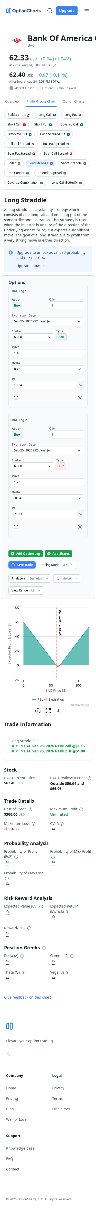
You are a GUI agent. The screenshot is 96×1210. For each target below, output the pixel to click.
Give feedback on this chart (27, 997)
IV (64, 578)
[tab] (18, 115)
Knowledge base (20, 1148)
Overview (12, 101)
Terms (57, 1098)
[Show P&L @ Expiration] (48, 699)
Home (11, 1088)
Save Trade (25, 565)
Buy (17, 305)
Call (61, 337)
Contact (12, 1169)
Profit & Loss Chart (41, 101)
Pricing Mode (54, 565)
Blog (10, 1108)
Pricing (12, 1098)
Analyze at (27, 578)
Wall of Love (16, 1119)
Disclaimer (61, 1108)
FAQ (9, 1158)
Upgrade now (30, 265)
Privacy (58, 1088)
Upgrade (66, 10)
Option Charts (73, 101)
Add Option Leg (28, 553)
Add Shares (61, 553)
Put (61, 466)
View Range (23, 590)
